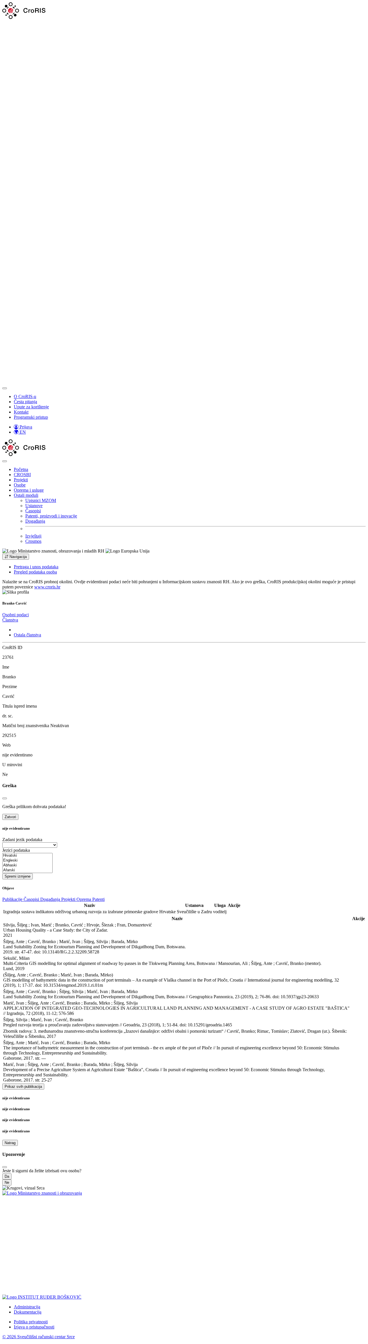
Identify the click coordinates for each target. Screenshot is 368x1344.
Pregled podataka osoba (35, 571)
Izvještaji (33, 536)
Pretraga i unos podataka (36, 566)
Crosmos (33, 541)
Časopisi (33, 510)
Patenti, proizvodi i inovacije (51, 515)
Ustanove (34, 505)
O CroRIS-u (25, 396)
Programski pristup (31, 417)
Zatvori (10, 817)
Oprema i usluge (29, 490)
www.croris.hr (47, 586)
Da (7, 1176)
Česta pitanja (25, 401)
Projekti (21, 479)
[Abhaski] (27, 865)
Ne (7, 1182)
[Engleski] (27, 860)
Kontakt (21, 412)
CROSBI (22, 474)
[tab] (15, 614)
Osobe (20, 484)
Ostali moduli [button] (26, 495)
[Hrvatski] (27, 855)
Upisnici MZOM (40, 500)
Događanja (35, 521)
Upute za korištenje (31, 406)
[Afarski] (27, 870)
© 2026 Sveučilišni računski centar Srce (38, 1336)
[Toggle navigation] (4, 388)
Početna (21, 469)
